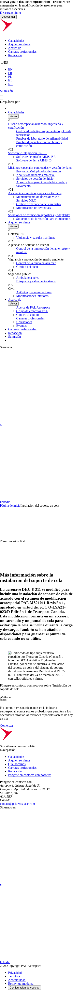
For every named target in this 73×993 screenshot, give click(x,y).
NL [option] (10, 84)
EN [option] (10, 69)
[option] (40, 69)
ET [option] (10, 80)
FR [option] (10, 73)
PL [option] (10, 76)
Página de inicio (10, 505)
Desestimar (8, 16)
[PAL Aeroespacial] (36, 33)
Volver (13, 116)
